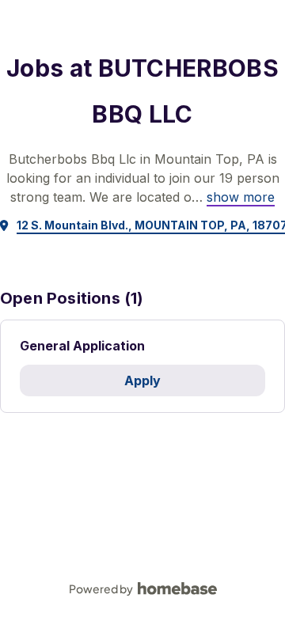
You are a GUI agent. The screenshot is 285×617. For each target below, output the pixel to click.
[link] (241, 197)
